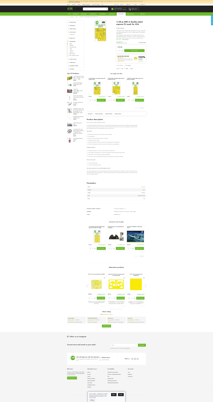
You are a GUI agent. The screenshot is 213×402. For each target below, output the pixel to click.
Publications (72, 62)
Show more (106, 326)
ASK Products (73, 28)
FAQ (108, 376)
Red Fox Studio (72, 53)
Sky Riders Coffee (74, 65)
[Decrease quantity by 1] (119, 51)
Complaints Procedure (91, 384)
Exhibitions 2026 (110, 378)
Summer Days (73, 22)
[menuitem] (69, 14)
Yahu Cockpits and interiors (74, 55)
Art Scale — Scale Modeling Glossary (114, 374)
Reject (113, 394)
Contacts (78, 4)
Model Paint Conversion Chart (113, 372)
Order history (130, 376)
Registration (143, 4)
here (95, 397)
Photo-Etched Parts (73, 47)
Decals (71, 48)
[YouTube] (138, 359)
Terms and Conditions (96, 4)
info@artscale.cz (106, 357)
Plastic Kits (72, 38)
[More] (143, 14)
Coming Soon (72, 34)
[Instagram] (135, 359)
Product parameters (99, 113)
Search (106, 9)
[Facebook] (132, 359)
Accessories (72, 41)
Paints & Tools (73, 59)
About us (68, 4)
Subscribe (141, 345)
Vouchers (72, 69)
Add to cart (134, 50)
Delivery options (143, 42)
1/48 (144, 198)
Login (129, 372)
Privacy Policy (127, 348)
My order (73, 4)
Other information (108, 113)
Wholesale (89, 386)
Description (90, 113)
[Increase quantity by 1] (123, 51)
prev (87, 286)
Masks (71, 43)
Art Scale (129, 65)
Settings (92, 400)
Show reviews (140, 61)
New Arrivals (73, 32)
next (145, 286)
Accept (120, 394)
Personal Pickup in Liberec (112, 380)
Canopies (71, 50)
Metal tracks (72, 52)
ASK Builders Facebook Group (113, 382)
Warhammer (72, 25)
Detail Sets (71, 45)
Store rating (106, 312)
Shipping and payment (86, 4)
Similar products (118, 113)
